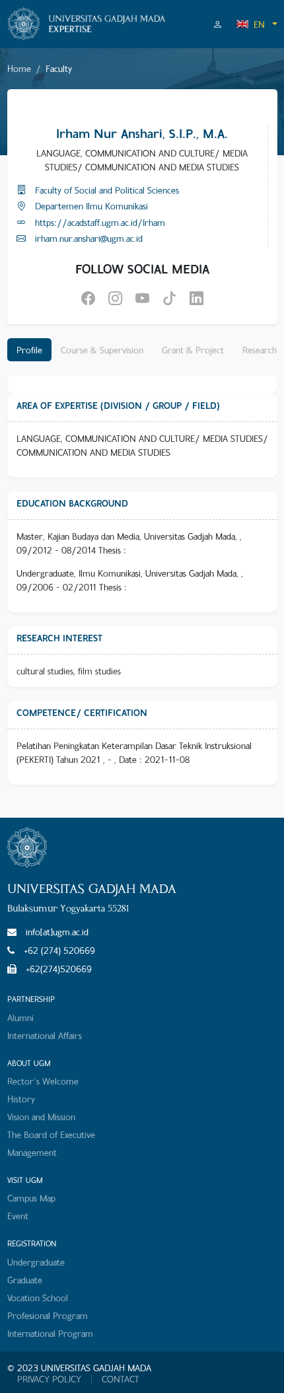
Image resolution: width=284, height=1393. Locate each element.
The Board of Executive (51, 1134)
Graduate (24, 1279)
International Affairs (44, 1035)
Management (32, 1152)
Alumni (20, 1017)
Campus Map (31, 1197)
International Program (50, 1333)
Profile (29, 349)
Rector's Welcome (43, 1081)
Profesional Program (47, 1315)
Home (19, 68)
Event (17, 1215)
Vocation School (37, 1297)
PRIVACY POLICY (49, 1379)
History (21, 1098)
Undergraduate (36, 1262)
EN (259, 24)
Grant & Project (193, 349)
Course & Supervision (102, 349)
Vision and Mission (41, 1116)
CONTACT (120, 1379)
